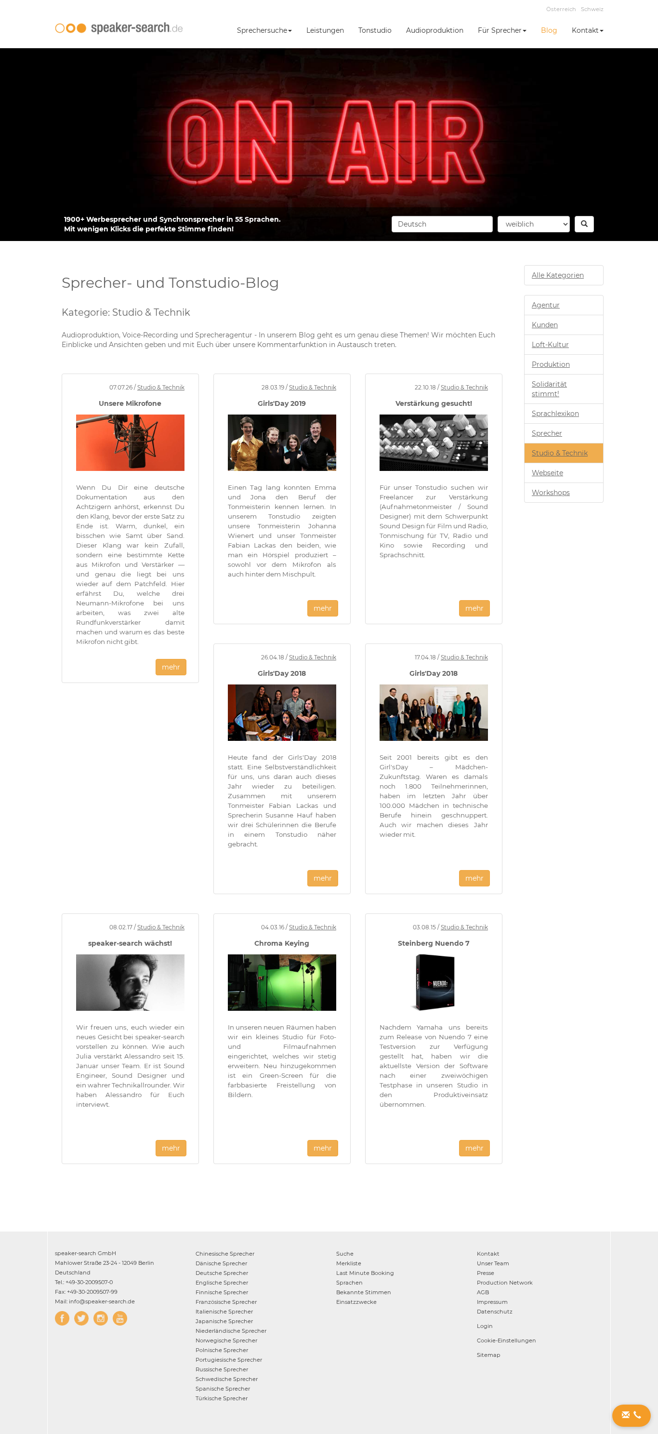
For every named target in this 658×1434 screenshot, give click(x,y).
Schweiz (592, 9)
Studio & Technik (160, 387)
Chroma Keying (281, 943)
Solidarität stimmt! (549, 389)
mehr (171, 667)
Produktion (551, 364)
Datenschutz (495, 1311)
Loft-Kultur (550, 344)
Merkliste (348, 1263)
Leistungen (325, 30)
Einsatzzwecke (356, 1302)
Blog (549, 30)
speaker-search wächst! (130, 943)
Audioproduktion (434, 30)
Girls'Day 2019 (282, 403)
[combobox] (442, 224)
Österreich (561, 9)
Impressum (492, 1302)
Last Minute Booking (365, 1273)
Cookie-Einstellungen (506, 1340)
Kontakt (585, 30)
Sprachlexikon (555, 413)
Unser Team (493, 1263)
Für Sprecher (500, 30)
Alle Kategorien (558, 275)
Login (485, 1326)
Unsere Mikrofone (130, 403)
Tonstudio (375, 30)
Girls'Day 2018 (282, 673)
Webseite (547, 473)
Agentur (546, 305)
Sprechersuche (262, 30)
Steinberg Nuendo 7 (434, 943)
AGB (483, 1292)
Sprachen (349, 1282)
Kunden (545, 325)
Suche (345, 1253)
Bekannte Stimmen (363, 1292)
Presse (485, 1273)
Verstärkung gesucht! (433, 403)
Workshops (551, 492)
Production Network (505, 1282)
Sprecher (547, 433)
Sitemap (488, 1355)
